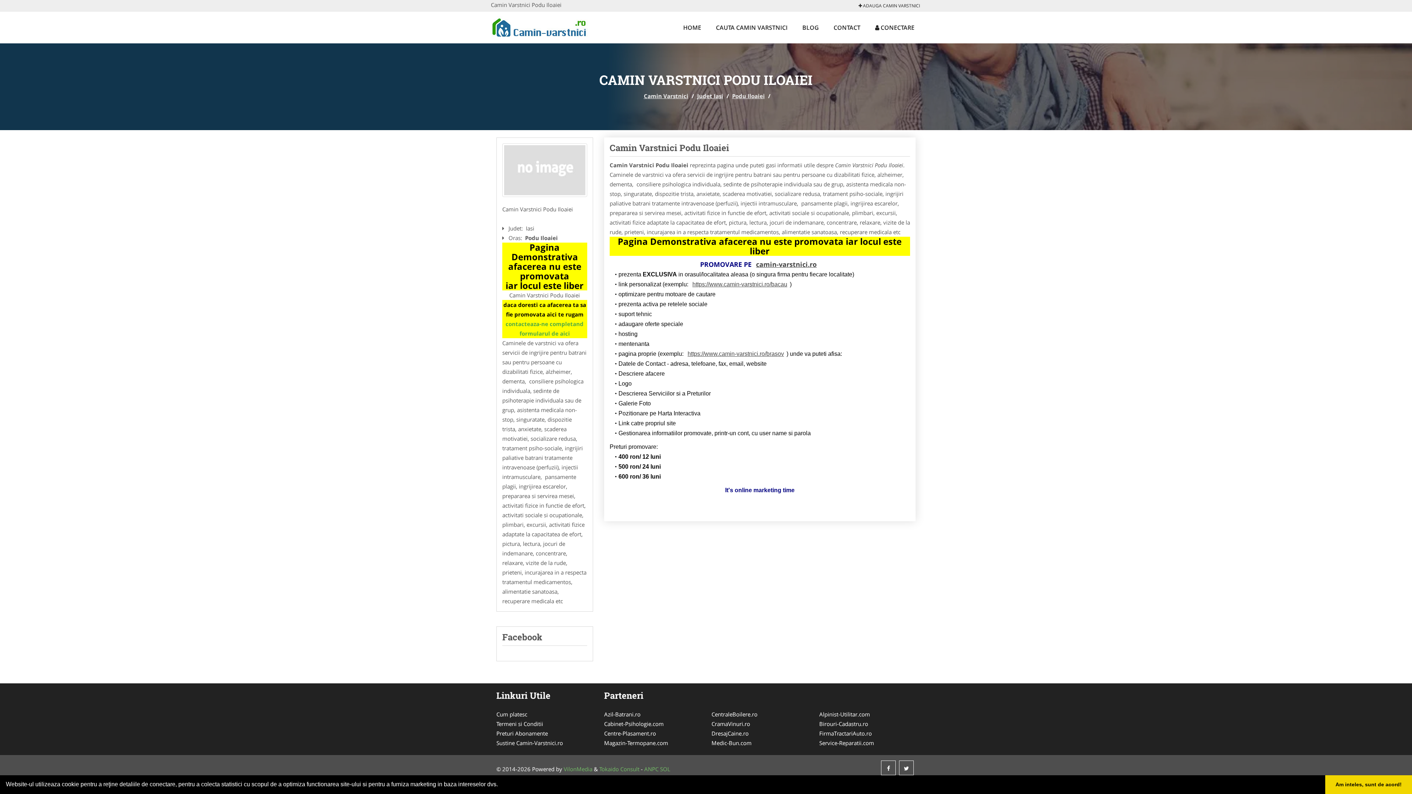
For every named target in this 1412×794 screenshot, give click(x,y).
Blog (810, 28)
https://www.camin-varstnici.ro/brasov (736, 354)
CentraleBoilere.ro (734, 714)
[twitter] (906, 768)
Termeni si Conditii (519, 723)
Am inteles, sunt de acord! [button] (1369, 784)
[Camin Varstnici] (539, 26)
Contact (847, 28)
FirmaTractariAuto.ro (845, 733)
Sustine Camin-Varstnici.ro (529, 743)
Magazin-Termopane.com (636, 743)
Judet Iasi (710, 96)
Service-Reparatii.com (846, 743)
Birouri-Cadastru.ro (843, 723)
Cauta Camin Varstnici (752, 28)
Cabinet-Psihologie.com (634, 723)
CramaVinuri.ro (731, 723)
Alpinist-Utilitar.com (844, 714)
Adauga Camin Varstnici (891, 6)
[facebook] (888, 768)
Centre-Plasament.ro (630, 733)
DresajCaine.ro (730, 733)
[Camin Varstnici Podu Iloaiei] (544, 170)
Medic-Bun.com (732, 743)
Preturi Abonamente (522, 733)
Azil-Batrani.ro (622, 714)
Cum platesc (511, 714)
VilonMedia (578, 769)
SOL (665, 769)
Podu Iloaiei (748, 96)
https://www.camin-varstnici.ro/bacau (739, 284)
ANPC (651, 769)
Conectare (896, 28)
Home (692, 28)
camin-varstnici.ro (786, 264)
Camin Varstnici (666, 96)
